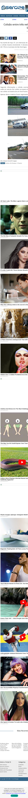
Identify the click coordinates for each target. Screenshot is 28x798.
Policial (22, 16)
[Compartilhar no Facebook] (11, 38)
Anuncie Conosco (4, 766)
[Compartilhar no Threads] (15, 38)
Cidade (15, 16)
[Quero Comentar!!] (6, 38)
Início (3, 16)
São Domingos (13, 163)
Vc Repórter (19, 163)
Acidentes (7, 163)
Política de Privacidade (6, 770)
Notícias (9, 16)
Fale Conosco (3, 764)
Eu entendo (14, 795)
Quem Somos (3, 771)
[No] (26, 792)
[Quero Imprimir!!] (2, 38)
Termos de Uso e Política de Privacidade (16, 793)
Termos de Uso (4, 768)
